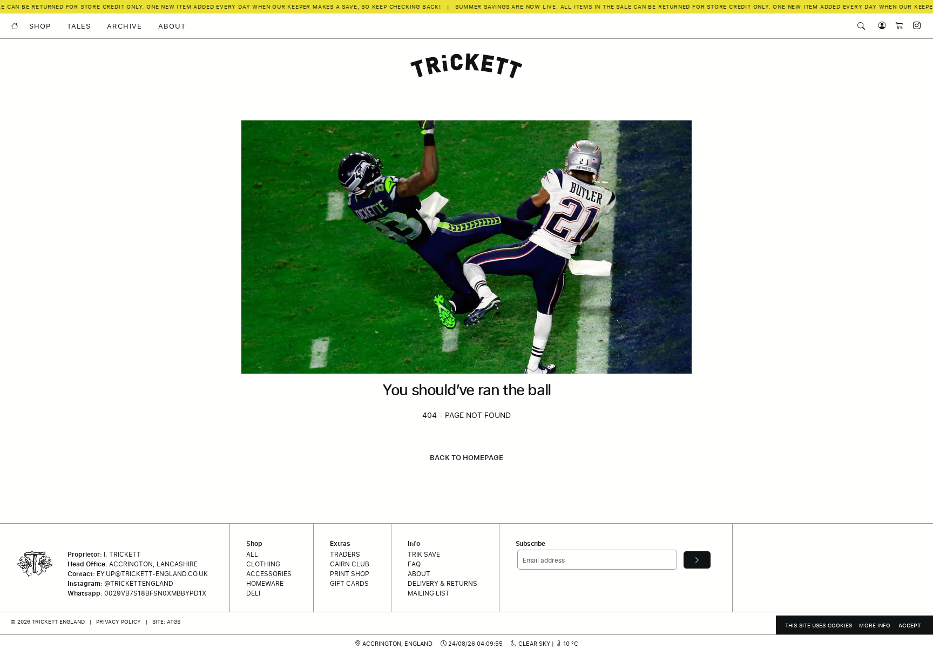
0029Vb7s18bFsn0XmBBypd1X (155, 593)
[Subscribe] (697, 560)
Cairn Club (349, 564)
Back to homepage (466, 457)
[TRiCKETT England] (466, 66)
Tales (79, 26)
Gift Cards (349, 583)
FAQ (414, 564)
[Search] (861, 26)
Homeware (264, 583)
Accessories (269, 573)
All (252, 554)
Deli (253, 593)
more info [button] (874, 625)
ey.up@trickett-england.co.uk (152, 573)
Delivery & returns (442, 583)
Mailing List (429, 593)
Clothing (263, 564)
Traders (345, 554)
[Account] (879, 26)
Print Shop (349, 573)
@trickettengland (138, 583)
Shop (40, 26)
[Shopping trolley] (896, 26)
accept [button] (909, 625)
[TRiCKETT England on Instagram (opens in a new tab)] (913, 26)
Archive (124, 26)
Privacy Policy (118, 621)
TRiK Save (424, 554)
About (172, 26)
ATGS (173, 621)
